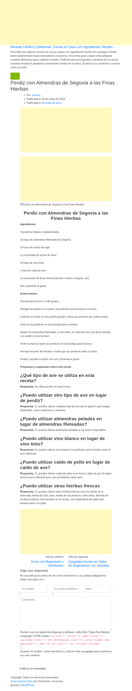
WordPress (28, 685)
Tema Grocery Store (21, 681)
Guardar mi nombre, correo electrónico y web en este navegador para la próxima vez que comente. (66, 653)
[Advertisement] (66, 22)
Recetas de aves (51, 102)
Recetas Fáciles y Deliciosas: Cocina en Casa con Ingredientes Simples (61, 47)
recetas (36, 95)
